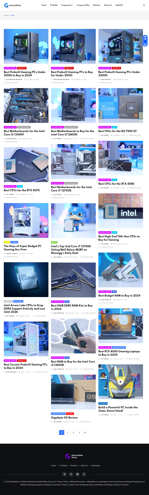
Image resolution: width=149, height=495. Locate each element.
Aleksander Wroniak (14, 79)
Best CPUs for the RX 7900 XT (117, 131)
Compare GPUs (83, 5)
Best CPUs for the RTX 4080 (116, 184)
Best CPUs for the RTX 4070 (22, 190)
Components (66, 5)
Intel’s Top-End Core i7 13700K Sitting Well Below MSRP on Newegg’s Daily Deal (71, 250)
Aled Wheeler (106, 79)
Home (43, 5)
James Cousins (11, 253)
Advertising (95, 466)
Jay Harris (57, 138)
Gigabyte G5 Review (64, 417)
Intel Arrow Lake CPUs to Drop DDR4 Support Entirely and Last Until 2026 (24, 309)
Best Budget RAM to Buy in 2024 (119, 295)
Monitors (96, 5)
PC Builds (54, 5)
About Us (108, 5)
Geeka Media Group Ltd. (47, 482)
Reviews (74, 466)
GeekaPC (119, 5)
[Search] (144, 5)
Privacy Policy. (63, 482)
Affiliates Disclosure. (78, 482)
